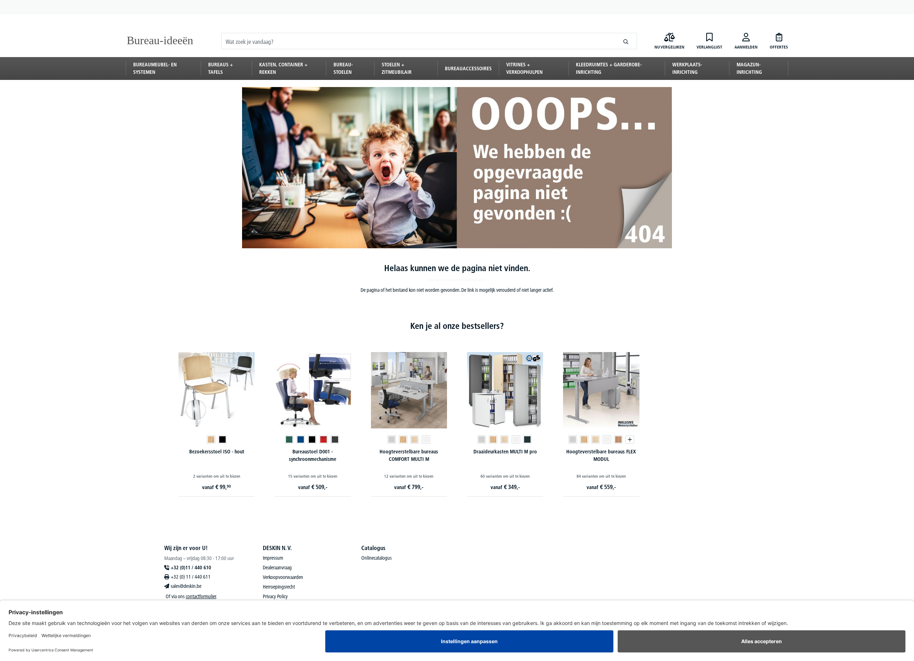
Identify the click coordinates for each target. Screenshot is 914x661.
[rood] (323, 439)
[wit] (426, 439)
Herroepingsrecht (279, 586)
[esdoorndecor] (414, 439)
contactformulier (201, 596)
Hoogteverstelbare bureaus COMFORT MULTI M (409, 455)
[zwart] (222, 439)
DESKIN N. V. (277, 547)
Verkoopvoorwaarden (283, 577)
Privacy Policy (275, 596)
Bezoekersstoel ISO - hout (216, 451)
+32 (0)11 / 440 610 (191, 567)
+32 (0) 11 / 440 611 (191, 576)
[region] (457, 417)
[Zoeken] (626, 41)
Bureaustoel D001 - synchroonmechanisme (312, 455)
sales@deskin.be (186, 586)
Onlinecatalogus (376, 557)
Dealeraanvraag (277, 567)
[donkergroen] (289, 439)
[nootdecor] (618, 439)
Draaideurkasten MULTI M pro (505, 451)
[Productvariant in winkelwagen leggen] (630, 439)
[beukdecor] (211, 439)
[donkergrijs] (335, 439)
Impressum (273, 557)
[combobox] (418, 41)
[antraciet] (527, 439)
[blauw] (300, 439)
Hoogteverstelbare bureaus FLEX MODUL (601, 455)
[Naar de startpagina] (161, 41)
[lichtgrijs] (391, 439)
